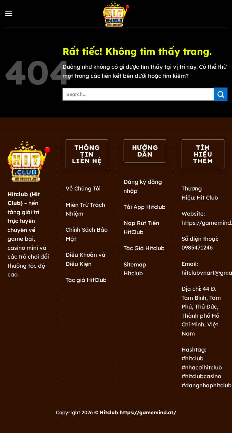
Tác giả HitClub (86, 279)
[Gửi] (220, 94)
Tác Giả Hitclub (144, 248)
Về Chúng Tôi (83, 188)
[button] (9, 13)
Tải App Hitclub (145, 206)
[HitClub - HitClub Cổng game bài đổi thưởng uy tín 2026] (116, 13)
